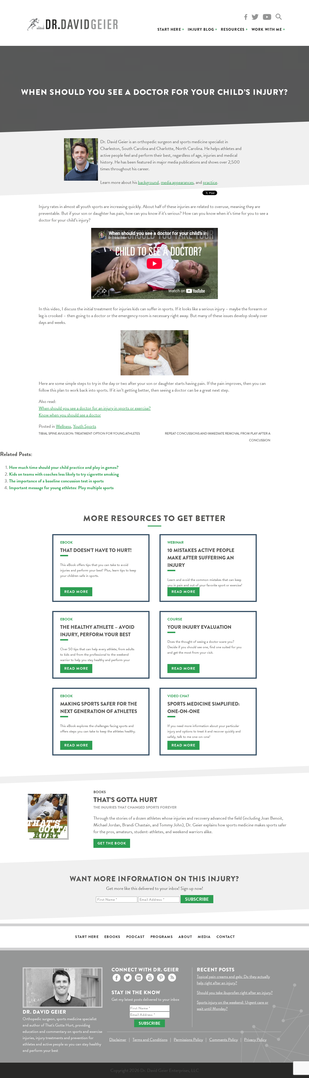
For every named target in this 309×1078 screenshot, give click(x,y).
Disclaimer (117, 1039)
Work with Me (267, 29)
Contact (225, 937)
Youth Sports (84, 426)
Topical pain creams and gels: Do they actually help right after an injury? (233, 979)
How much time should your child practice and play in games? (64, 467)
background (148, 182)
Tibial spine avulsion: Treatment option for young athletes (89, 433)
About (185, 937)
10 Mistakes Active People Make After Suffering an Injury (200, 558)
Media (204, 937)
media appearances (177, 182)
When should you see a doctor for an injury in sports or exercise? (95, 408)
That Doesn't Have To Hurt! (96, 550)
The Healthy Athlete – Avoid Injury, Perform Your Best (97, 630)
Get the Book (111, 843)
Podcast (135, 937)
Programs (161, 937)
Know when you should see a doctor (70, 415)
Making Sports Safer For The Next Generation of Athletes (98, 707)
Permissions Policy (188, 1039)
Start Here (169, 29)
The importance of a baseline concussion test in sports (56, 480)
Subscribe (197, 899)
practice (210, 182)
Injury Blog (201, 29)
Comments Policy (223, 1039)
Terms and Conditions (150, 1039)
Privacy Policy (255, 1039)
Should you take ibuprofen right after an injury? (235, 992)
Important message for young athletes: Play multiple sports (61, 487)
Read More (76, 591)
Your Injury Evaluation (199, 627)
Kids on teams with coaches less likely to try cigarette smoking (64, 474)
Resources (233, 29)
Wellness (63, 426)
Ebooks (112, 937)
